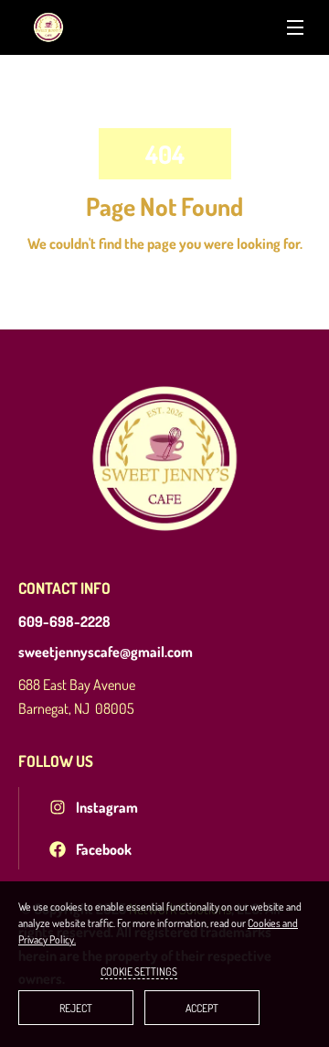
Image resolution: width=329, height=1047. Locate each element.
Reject (75, 1008)
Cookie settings (139, 971)
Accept (202, 1008)
